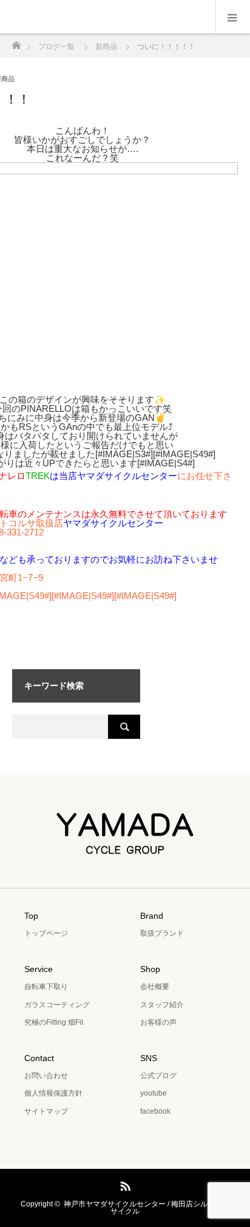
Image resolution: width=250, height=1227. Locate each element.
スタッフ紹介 (162, 1004)
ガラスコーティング (57, 1004)
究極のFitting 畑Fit (53, 1022)
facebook (155, 1111)
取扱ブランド (162, 933)
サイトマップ (46, 1111)
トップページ (46, 933)
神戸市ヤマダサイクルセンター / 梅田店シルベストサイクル (146, 1207)
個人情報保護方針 (53, 1093)
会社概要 (154, 986)
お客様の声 (158, 1022)
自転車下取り (46, 986)
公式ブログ (158, 1075)
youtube (153, 1093)
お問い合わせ (46, 1075)
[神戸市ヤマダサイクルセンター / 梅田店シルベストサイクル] (125, 857)
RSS (124, 1184)
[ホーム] (16, 42)
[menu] (232, 17)
